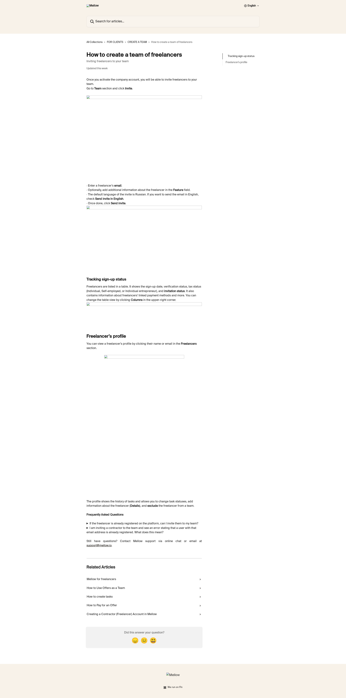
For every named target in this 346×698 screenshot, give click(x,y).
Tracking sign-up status (241, 56)
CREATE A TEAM (137, 42)
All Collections (94, 42)
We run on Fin (175, 687)
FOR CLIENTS (115, 42)
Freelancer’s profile (236, 62)
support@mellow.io (99, 545)
